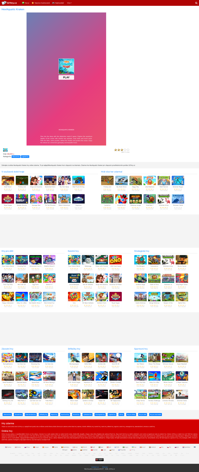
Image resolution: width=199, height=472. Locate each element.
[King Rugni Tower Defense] (182, 278)
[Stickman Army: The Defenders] (164, 199)
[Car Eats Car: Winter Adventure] (49, 357)
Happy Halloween (8, 303)
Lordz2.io (107, 205)
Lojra (104, 450)
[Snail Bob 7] (150, 199)
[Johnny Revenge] (102, 376)
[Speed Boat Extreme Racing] (35, 376)
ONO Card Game (115, 266)
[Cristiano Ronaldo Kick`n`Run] (168, 394)
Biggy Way (135, 187)
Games (9, 447)
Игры (28, 447)
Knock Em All (121, 205)
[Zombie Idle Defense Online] (102, 357)
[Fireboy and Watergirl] (22, 180)
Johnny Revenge (101, 382)
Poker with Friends (102, 266)
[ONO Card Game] (115, 260)
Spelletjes (66, 447)
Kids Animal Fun (49, 303)
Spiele (56, 447)
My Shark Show (121, 187)
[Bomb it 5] (49, 278)
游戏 (176, 455)
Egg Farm (35, 284)
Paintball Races (22, 382)
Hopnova (78, 205)
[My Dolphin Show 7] (35, 296)
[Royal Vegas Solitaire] (8, 199)
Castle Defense (141, 303)
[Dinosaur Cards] (178, 199)
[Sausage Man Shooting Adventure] (36, 199)
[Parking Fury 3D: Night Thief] (8, 394)
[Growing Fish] (21, 260)
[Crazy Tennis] (140, 394)
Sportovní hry (141, 349)
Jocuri (143, 447)
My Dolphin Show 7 (35, 303)
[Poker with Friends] (102, 260)
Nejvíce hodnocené (42, 3)
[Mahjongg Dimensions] (88, 260)
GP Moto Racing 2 (49, 382)
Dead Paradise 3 (8, 382)
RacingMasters (8, 364)
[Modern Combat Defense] (115, 376)
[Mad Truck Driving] (78, 180)
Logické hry (25, 156)
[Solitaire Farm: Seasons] (102, 296)
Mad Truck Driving (78, 187)
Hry (170, 447)
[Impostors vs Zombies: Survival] (88, 376)
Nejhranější (59, 3)
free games (12, 453)
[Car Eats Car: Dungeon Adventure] (21, 357)
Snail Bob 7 (149, 205)
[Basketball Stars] (50, 180)
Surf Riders (140, 364)
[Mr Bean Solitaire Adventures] (88, 296)
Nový (27, 3)
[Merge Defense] (154, 296)
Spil (109, 447)
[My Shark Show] (121, 180)
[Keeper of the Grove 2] (168, 296)
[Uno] (74, 296)
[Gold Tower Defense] (8, 180)
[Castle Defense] (140, 296)
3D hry (121, 414)
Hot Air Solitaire (88, 284)
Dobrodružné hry (31, 414)
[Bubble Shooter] (22, 199)
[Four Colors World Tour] (8, 260)
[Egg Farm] (35, 278)
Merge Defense (154, 303)
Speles (74, 450)
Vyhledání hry (87, 414)
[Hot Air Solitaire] (88, 278)
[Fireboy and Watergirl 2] (107, 180)
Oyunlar (95, 450)
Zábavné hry (16, 156)
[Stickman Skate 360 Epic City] (182, 394)
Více (68, 3)
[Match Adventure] (64, 199)
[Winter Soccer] (168, 376)
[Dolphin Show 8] (49, 260)
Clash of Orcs (154, 284)
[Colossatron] (154, 260)
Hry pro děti (7, 251)
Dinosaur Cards (178, 205)
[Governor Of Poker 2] (115, 278)
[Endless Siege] (140, 278)
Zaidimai (85, 450)
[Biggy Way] (135, 180)
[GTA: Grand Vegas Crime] (74, 376)
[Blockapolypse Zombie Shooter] (74, 357)
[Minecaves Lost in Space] (35, 260)
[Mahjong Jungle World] (135, 199)
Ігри (135, 447)
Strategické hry (141, 251)
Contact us (95, 467)
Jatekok (153, 447)
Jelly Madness (149, 187)
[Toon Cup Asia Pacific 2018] (8, 278)
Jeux (76, 447)
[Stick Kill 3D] (115, 357)
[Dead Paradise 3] (8, 376)
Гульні (117, 455)
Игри (113, 450)
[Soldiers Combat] (88, 394)
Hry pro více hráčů (155, 414)
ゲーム (133, 450)
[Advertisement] (165, 39)
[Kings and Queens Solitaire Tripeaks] (36, 180)
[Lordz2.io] (107, 199)
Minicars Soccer (168, 364)
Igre (177, 447)
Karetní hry (73, 251)
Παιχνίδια (123, 450)
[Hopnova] (78, 199)
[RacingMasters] (8, 357)
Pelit (117, 447)
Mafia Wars (88, 364)
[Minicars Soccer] (168, 357)
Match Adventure (64, 205)
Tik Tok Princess (50, 205)
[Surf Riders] (140, 357)
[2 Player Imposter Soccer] (182, 376)
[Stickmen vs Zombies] (168, 278)
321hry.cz (12, 3)
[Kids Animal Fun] (49, 296)
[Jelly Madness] (150, 180)
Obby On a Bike (22, 303)
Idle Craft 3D (22, 284)
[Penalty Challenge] (154, 394)
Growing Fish (21, 266)
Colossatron (154, 266)
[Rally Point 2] (21, 394)
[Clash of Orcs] (154, 278)
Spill (93, 447)
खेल (171, 455)
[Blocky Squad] (182, 260)
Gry (162, 447)
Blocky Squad (182, 266)
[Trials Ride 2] (49, 394)
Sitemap (105, 467)
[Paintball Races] (21, 376)
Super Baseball (182, 364)
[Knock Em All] (121, 199)
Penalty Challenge (154, 400)
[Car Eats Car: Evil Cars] (35, 394)
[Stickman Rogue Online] (178, 180)
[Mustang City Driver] (35, 357)
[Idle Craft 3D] (21, 278)
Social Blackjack (74, 284)
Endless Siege (140, 284)
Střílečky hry (74, 349)
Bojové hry (54, 414)
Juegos (46, 447)
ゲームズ (182, 455)
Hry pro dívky (131, 414)
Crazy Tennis (140, 400)
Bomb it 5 (49, 284)
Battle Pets (181, 303)
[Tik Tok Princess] (50, 199)
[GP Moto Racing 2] (49, 376)
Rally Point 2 (22, 400)
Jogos (37, 447)
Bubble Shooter (22, 205)
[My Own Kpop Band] (64, 180)
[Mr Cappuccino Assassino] (115, 394)
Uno (74, 303)
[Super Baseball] (182, 357)
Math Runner (164, 187)
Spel (101, 447)
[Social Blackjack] (74, 278)
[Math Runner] (164, 180)
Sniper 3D (102, 400)
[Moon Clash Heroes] (74, 394)
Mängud (86, 455)
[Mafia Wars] (88, 357)
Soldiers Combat (88, 400)
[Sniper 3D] (102, 394)
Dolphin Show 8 (49, 266)
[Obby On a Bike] (21, 296)
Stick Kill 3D (115, 364)
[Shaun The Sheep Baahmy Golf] (154, 357)
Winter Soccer (168, 382)
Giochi (85, 447)
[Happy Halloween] (8, 296)
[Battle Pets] (182, 296)
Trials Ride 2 (49, 400)
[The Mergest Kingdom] (140, 260)
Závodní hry (7, 349)
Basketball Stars (50, 187)
